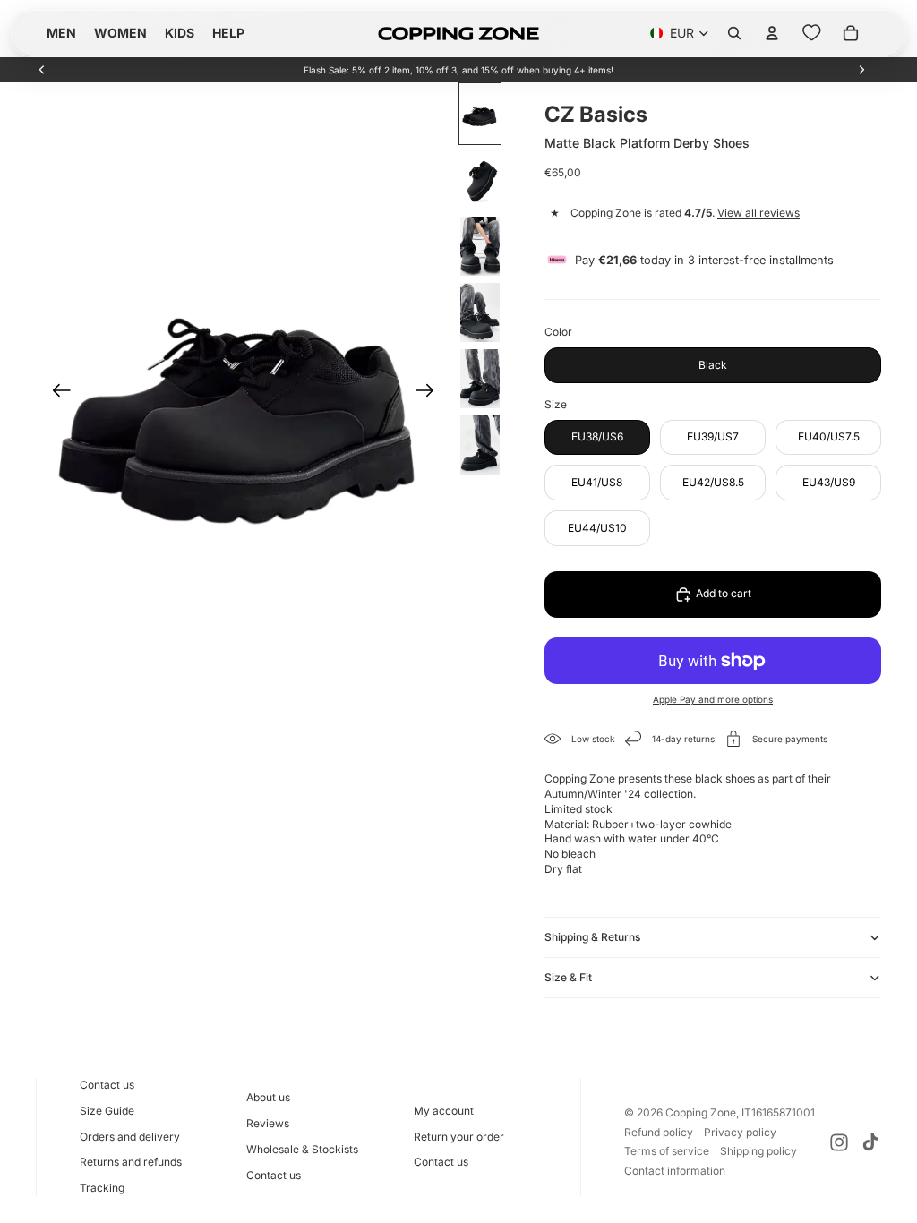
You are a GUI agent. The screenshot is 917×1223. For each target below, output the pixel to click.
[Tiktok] (870, 1142)
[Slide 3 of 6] (480, 246)
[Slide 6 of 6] (480, 445)
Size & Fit (568, 977)
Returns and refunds (131, 1161)
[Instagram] (839, 1142)
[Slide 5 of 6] (480, 378)
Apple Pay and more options (713, 699)
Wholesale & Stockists (302, 1149)
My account (444, 1110)
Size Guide (107, 1110)
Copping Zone (700, 1112)
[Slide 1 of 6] (480, 113)
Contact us (107, 1084)
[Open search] (734, 33)
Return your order (459, 1136)
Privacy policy (740, 1132)
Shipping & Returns (592, 937)
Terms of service (666, 1151)
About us (268, 1097)
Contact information (674, 1170)
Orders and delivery (130, 1136)
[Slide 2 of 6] (480, 180)
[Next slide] (861, 70)
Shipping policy (758, 1151)
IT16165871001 (778, 1112)
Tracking (102, 1187)
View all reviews (758, 212)
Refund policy (658, 1132)
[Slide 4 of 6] (480, 312)
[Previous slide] (42, 70)
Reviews (267, 1123)
